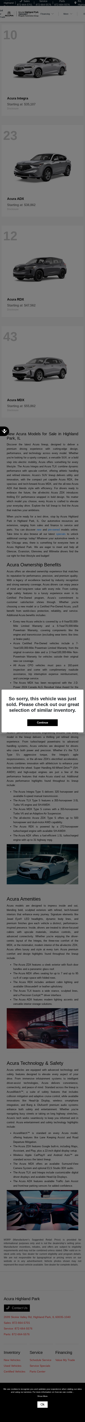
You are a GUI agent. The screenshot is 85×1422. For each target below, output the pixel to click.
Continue (42, 722)
